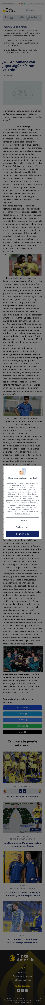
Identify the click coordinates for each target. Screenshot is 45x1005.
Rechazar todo (22, 527)
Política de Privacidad (22, 514)
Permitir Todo (22, 534)
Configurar (22, 520)
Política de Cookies (28, 509)
